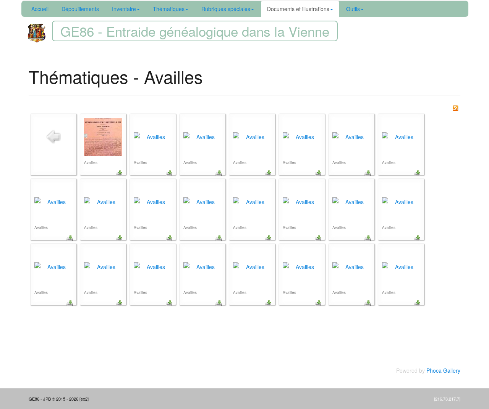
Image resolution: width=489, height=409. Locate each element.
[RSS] (455, 107)
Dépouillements (80, 9)
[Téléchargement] (119, 172)
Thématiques (169, 9)
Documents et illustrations (298, 9)
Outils (353, 9)
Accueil (40, 9)
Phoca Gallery (443, 370)
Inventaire (124, 9)
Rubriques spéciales (225, 9)
